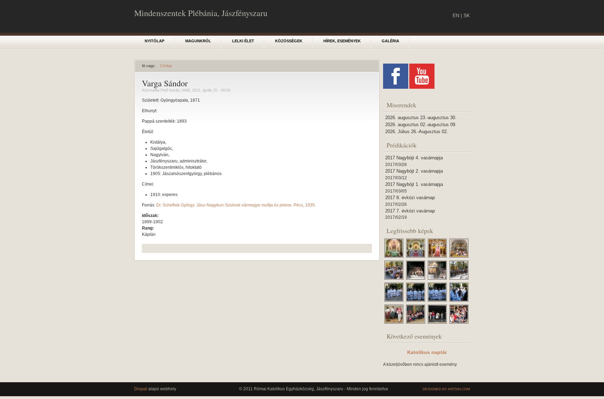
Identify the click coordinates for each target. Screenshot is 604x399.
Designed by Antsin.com (446, 389)
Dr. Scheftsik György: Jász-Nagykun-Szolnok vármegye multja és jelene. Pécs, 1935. (236, 205)
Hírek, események (342, 41)
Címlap (166, 66)
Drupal (140, 388)
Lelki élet (243, 41)
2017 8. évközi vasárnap (410, 197)
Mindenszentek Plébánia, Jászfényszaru (200, 13)
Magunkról (198, 41)
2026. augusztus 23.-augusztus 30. (420, 117)
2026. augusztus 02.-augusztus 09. (420, 124)
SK (466, 15)
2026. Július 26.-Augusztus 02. (416, 131)
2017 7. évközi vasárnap (410, 210)
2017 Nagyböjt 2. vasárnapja (414, 171)
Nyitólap (154, 41)
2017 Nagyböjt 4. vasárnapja (414, 157)
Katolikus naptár (427, 352)
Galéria (390, 41)
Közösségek (288, 41)
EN (456, 15)
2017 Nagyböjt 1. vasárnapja (414, 184)
